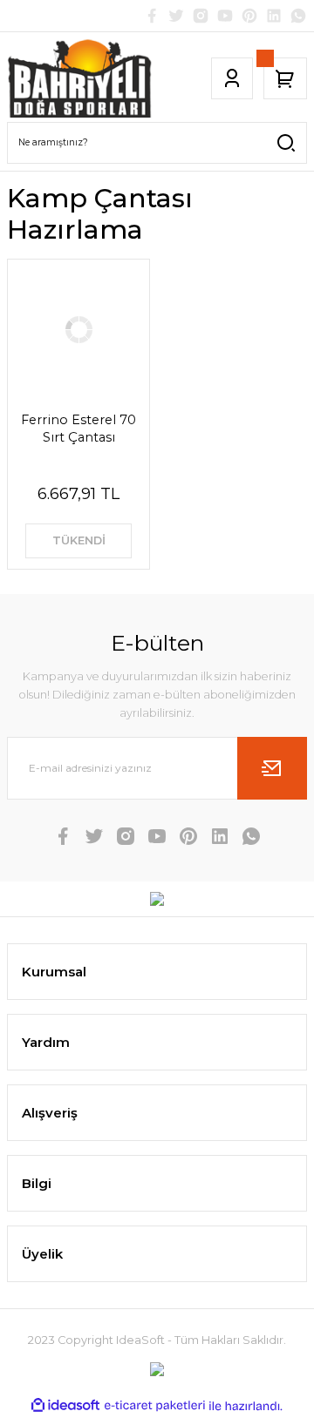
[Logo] (80, 78)
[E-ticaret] (155, 1405)
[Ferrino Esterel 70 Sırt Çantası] (78, 330)
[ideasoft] (65, 1406)
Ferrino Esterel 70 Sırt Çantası (78, 428)
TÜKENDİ (79, 540)
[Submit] (272, 768)
